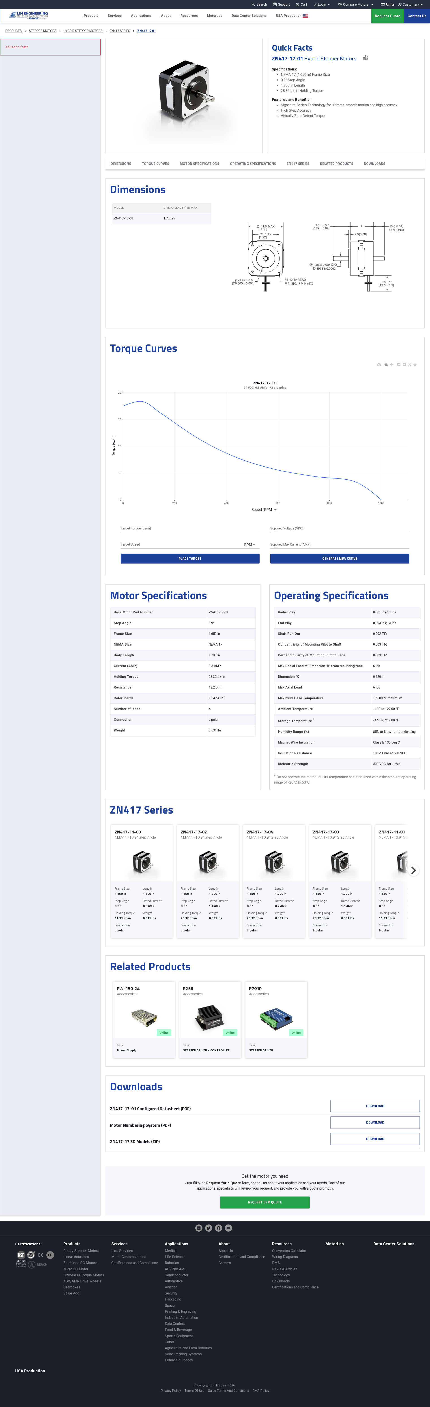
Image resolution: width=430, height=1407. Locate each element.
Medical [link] (171, 1251)
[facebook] (218, 1228)
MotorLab (214, 16)
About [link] (224, 1243)
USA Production (288, 16)
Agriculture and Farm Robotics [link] (188, 1348)
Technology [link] (281, 1275)
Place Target (190, 558)
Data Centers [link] (175, 1324)
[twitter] (208, 1228)
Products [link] (71, 1243)
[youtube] (228, 1228)
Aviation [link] (171, 1287)
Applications (141, 16)
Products (91, 16)
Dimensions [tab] (121, 163)
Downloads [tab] (374, 163)
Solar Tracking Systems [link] (183, 1354)
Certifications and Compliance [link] (134, 1263)
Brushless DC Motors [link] (80, 1263)
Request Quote (387, 16)
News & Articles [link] (284, 1269)
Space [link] (170, 1305)
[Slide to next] (413, 870)
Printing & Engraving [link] (180, 1311)
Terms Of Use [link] (194, 1391)
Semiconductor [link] (176, 1275)
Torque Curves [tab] (155, 163)
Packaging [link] (173, 1299)
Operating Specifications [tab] (253, 163)
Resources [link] (282, 1243)
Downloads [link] (281, 1281)
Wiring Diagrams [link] (285, 1257)
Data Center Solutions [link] (394, 1243)
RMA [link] (276, 1263)
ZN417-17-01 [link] (123, 218)
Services (115, 16)
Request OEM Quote (265, 1202)
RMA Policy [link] (261, 1391)
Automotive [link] (174, 1281)
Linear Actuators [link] (76, 1257)
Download (375, 1106)
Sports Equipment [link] (179, 1336)
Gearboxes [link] (71, 1287)
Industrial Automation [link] (181, 1318)
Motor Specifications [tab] (199, 163)
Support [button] (284, 4)
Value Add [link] (71, 1293)
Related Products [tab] (336, 163)
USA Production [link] (30, 1371)
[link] (24, 16)
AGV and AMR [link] (176, 1269)
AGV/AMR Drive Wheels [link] (82, 1281)
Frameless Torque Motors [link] (83, 1275)
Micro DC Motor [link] (75, 1269)
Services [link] (119, 1243)
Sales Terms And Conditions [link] (228, 1391)
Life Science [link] (175, 1257)
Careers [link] (225, 1263)
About (166, 16)
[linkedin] (198, 1228)
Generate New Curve (339, 558)
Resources (189, 16)
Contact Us (417, 16)
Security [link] (171, 1293)
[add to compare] (365, 57)
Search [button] (262, 4)
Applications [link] (176, 1243)
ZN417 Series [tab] (298, 163)
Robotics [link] (172, 1263)
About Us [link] (226, 1251)
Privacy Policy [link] (171, 1391)
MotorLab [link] (334, 1243)
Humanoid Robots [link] (179, 1360)
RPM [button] (268, 510)
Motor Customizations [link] (128, 1257)
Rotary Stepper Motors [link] (81, 1251)
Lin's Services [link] (122, 1251)
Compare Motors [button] (355, 4)
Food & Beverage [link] (178, 1330)
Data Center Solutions (249, 16)
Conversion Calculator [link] (289, 1251)
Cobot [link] (169, 1342)
